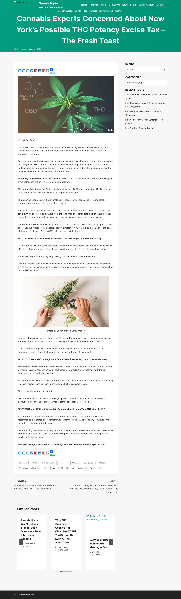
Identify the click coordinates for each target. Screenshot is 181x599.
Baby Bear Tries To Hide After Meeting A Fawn (99, 543)
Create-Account (146, 5)
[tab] (61, 571)
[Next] (111, 542)
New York (103, 11)
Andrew (35, 463)
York (100, 468)
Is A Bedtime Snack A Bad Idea (140, 128)
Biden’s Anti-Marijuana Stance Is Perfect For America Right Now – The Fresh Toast (36, 485)
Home (84, 5)
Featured (93, 11)
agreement (24, 463)
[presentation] (100, 524)
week (92, 468)
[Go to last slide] (21, 542)
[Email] (28, 70)
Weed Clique (21, 49)
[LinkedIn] (40, 70)
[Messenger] (24, 70)
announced (63, 463)
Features (94, 5)
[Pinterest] (36, 70)
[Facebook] (20, 70)
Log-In (133, 5)
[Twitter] (32, 70)
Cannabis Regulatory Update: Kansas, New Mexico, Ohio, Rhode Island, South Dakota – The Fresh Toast (94, 486)
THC (121, 11)
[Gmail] (44, 70)
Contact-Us (114, 5)
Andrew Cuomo (65, 11)
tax (116, 11)
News (125, 5)
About (103, 5)
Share (52, 72)
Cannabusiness (80, 11)
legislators (23, 468)
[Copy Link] (47, 70)
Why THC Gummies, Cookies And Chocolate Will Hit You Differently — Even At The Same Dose (66, 531)
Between (76, 463)
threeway (70, 468)
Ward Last (82, 468)
